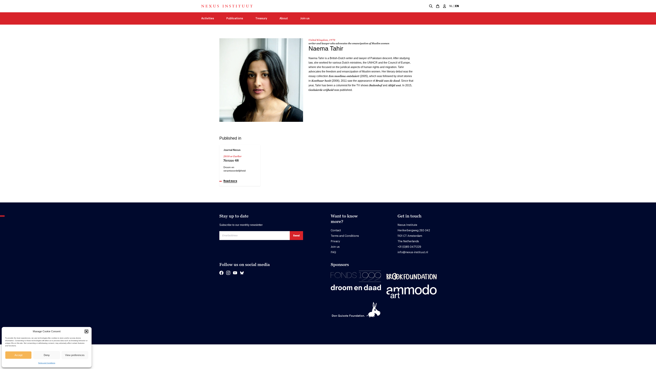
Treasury (261, 18)
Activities (207, 18)
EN (457, 6)
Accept (18, 355)
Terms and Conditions (46, 363)
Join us (305, 18)
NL (451, 6)
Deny (47, 355)
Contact (336, 230)
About (283, 18)
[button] (86, 331)
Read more (230, 181)
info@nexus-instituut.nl (413, 252)
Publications (234, 18)
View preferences (75, 355)
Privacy (335, 241)
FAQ (333, 252)
